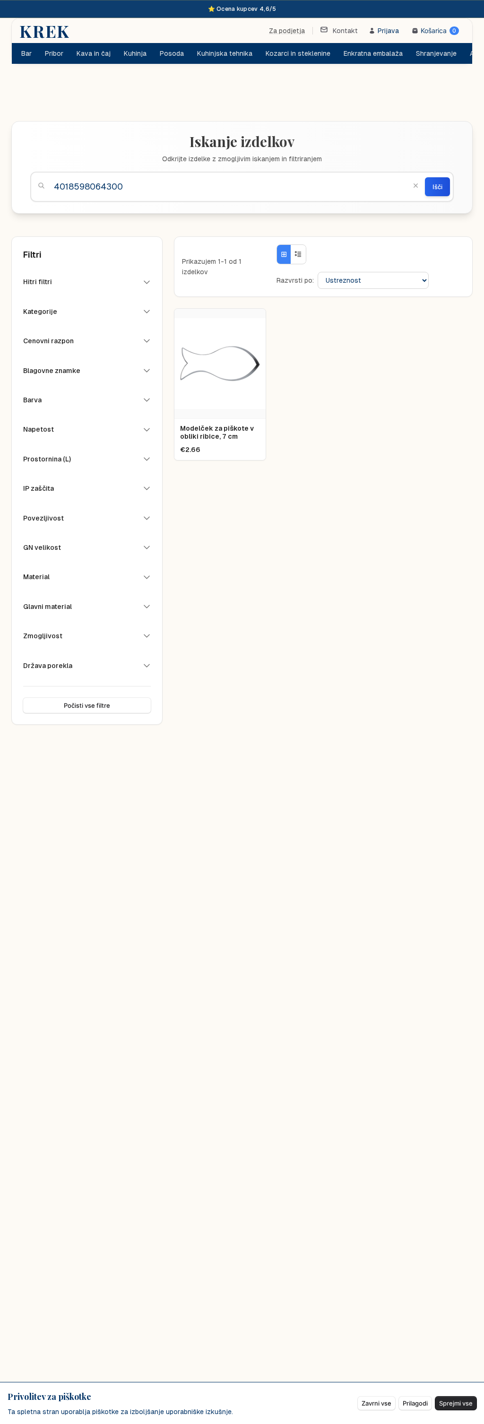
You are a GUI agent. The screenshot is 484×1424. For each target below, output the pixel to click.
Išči (437, 187)
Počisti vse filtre (87, 705)
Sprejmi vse (456, 1403)
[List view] (298, 254)
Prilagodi (415, 1403)
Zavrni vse (376, 1403)
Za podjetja (287, 31)
